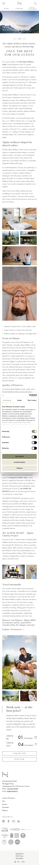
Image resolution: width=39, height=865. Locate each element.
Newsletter (5, 807)
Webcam (5, 810)
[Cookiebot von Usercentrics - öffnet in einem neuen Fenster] (29, 395)
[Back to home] (19, 3)
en (23, 862)
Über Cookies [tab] (32, 400)
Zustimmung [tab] (7, 400)
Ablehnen (20, 468)
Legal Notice (19, 854)
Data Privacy (19, 856)
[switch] (34, 437)
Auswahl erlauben (19, 462)
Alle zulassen (19, 456)
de (18, 862)
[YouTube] (13, 821)
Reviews (4, 804)
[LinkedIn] (19, 821)
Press (3, 801)
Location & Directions (8, 798)
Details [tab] (19, 400)
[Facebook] (8, 821)
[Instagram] (3, 821)
